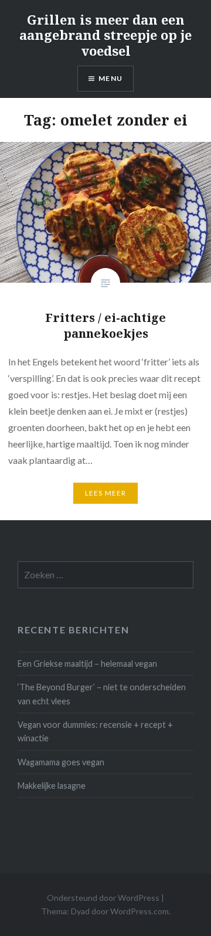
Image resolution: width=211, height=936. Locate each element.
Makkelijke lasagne (52, 786)
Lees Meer (106, 493)
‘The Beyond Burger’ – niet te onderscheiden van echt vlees (102, 694)
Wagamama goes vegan (61, 762)
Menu (110, 78)
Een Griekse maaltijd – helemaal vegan (87, 664)
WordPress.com (139, 911)
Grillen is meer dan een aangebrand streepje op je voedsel (105, 35)
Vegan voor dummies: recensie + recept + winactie (95, 731)
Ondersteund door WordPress (103, 898)
